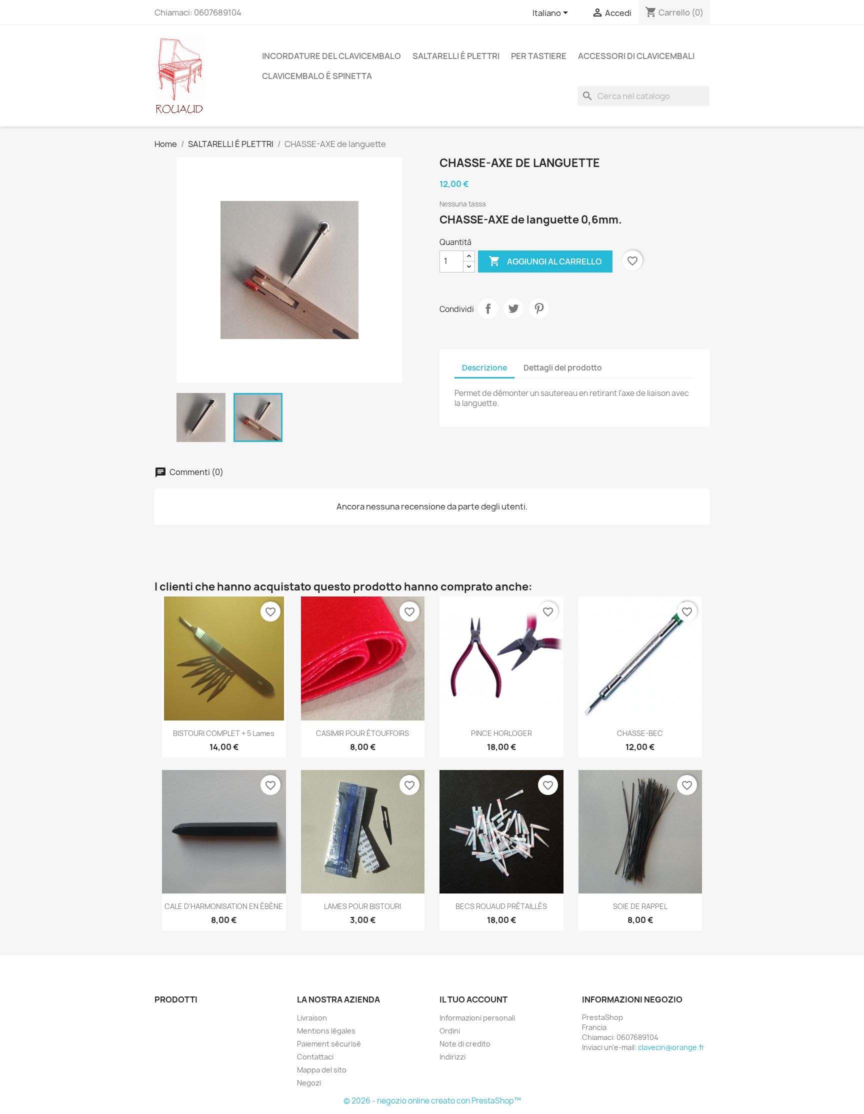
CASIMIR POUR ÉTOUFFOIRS (362, 733)
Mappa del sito (321, 1069)
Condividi (488, 308)
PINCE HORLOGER (501, 733)
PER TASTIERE (538, 56)
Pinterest (539, 308)
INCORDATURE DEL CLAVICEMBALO (331, 56)
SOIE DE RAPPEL (640, 906)
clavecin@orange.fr (671, 1047)
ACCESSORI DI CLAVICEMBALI (636, 56)
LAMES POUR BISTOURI (362, 906)
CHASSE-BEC (640, 733)
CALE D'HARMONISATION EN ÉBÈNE (223, 906)
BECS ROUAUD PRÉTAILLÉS (501, 906)
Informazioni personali (477, 1017)
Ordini (450, 1031)
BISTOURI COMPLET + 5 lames (223, 733)
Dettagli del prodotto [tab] (563, 367)
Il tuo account (474, 999)
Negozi (309, 1083)
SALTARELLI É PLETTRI (456, 56)
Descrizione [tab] (484, 367)
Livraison (312, 1017)
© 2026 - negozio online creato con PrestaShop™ (432, 1101)
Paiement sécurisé (329, 1043)
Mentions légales (326, 1031)
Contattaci (315, 1057)
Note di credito (465, 1043)
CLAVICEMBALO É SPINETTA (317, 76)
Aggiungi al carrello (545, 261)
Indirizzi (453, 1057)
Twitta (514, 308)
